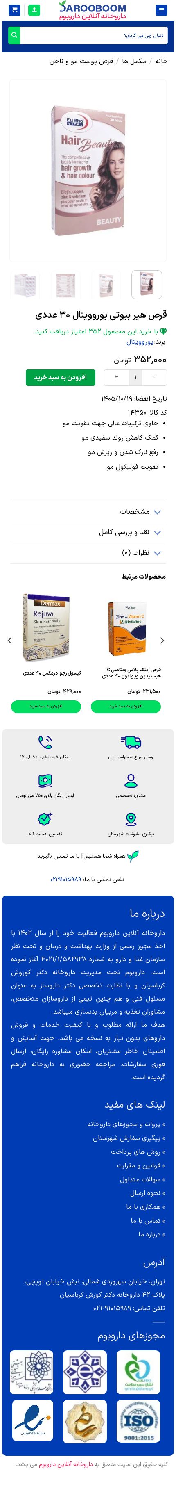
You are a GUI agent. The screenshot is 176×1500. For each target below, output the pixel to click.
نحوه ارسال (145, 1193)
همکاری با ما (143, 1207)
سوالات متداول (140, 1180)
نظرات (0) (135, 553)
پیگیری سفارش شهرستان (126, 1138)
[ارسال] (14, 35)
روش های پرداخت (135, 1152)
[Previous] (153, 170)
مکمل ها (134, 61)
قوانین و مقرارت (138, 1166)
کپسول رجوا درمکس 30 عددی (52, 673)
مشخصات (134, 511)
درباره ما (149, 1235)
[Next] (16, 170)
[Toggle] (158, 513)
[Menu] (161, 10)
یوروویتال (139, 342)
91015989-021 (112, 1308)
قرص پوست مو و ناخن (81, 61)
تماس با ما (145, 1221)
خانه (162, 61)
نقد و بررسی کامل (124, 532)
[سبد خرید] (14, 10)
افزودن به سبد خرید (60, 378)
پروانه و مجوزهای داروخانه (124, 1124)
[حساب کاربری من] (34, 10)
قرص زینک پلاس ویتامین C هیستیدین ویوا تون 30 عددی (131, 673)
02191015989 (65, 879)
